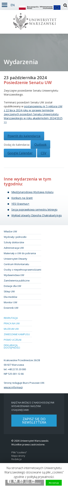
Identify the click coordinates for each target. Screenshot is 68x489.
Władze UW (10, 231)
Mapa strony (18, 456)
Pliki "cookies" (19, 452)
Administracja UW (14, 247)
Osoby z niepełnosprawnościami (22, 269)
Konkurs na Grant (22, 198)
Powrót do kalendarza (24, 136)
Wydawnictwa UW (14, 275)
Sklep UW (9, 291)
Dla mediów (10, 297)
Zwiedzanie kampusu (17, 334)
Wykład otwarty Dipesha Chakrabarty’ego (36, 215)
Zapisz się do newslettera (34, 421)
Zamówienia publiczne (17, 280)
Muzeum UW (11, 329)
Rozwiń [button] (4, 4)
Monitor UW (10, 302)
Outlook (40, 144)
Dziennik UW (11, 307)
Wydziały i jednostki (15, 237)
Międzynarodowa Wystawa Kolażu (32, 192)
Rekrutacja (11, 318)
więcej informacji (13, 387)
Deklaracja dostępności (12, 346)
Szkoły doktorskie (14, 242)
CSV (43, 153)
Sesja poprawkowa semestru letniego (34, 209)
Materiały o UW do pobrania (20, 253)
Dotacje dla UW (12, 286)
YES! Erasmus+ (20, 203)
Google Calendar (20, 153)
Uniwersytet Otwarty (15, 258)
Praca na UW (12, 323)
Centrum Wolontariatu (16, 264)
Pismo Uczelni (12, 339)
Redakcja (16, 459)
